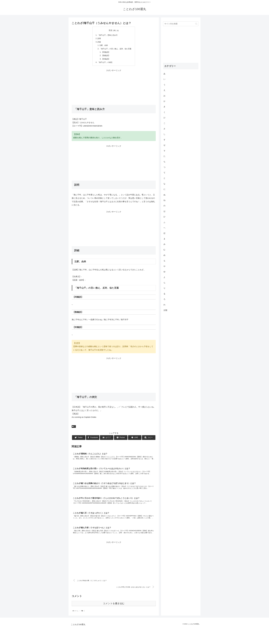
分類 (165, 310)
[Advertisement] (114, 87)
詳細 (99, 42)
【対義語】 (106, 59)
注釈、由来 (103, 45)
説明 (99, 38)
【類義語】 (106, 55)
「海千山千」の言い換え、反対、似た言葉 (115, 49)
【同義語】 (106, 52)
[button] (196, 24)
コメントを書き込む (114, 603)
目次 (111, 30)
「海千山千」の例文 (105, 62)
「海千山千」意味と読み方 (107, 35)
